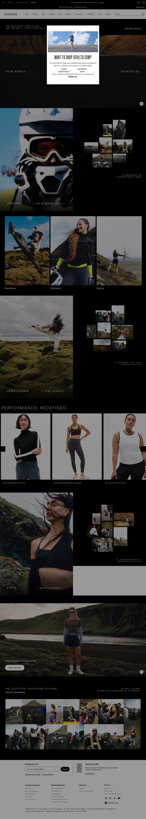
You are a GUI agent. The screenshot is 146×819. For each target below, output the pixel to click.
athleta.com (72, 76)
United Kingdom (64, 71)
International (82, 69)
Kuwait (82, 71)
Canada (64, 69)
